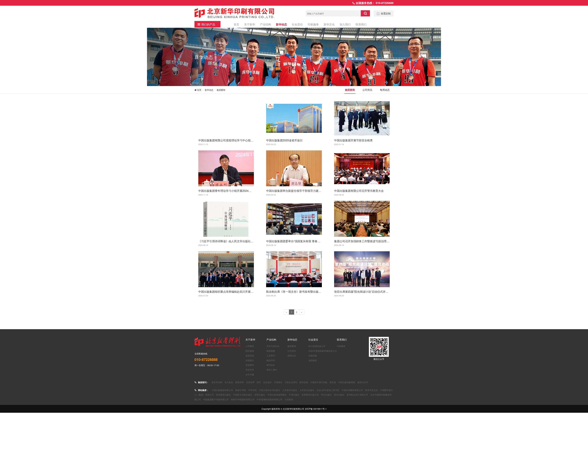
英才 (259, 382)
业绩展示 (249, 360)
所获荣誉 (249, 364)
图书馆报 (304, 382)
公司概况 (249, 346)
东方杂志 (228, 382)
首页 (236, 24)
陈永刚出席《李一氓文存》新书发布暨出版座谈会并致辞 (294, 291)
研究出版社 (259, 394)
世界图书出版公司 (310, 394)
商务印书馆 (240, 390)
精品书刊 (270, 360)
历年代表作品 (272, 346)
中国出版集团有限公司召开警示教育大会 (359, 191)
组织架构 (249, 350)
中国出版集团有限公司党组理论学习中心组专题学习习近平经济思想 (226, 140)
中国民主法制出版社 (242, 394)
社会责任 (297, 24)
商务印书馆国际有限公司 (242, 399)
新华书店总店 (371, 390)
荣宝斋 (333, 382)
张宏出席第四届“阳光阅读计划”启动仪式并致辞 (362, 291)
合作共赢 (249, 374)
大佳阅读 (289, 399)
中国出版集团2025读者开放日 (284, 140)
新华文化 (329, 24)
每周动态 (385, 90)
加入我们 (345, 24)
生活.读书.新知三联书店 (328, 390)
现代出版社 (339, 394)
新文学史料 (217, 382)
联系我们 (361, 24)
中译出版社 (294, 394)
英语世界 (239, 382)
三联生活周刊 (291, 382)
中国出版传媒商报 (346, 382)
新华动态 (281, 24)
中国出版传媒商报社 (277, 394)
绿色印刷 (312, 355)
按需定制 (386, 13)
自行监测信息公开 (317, 346)
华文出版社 (326, 394)
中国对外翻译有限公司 (352, 390)
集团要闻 (221, 89)
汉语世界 (250, 382)
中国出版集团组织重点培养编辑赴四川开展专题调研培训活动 (226, 291)
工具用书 (270, 355)
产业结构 (265, 24)
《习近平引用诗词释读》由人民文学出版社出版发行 (226, 241)
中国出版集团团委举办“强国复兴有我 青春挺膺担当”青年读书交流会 (294, 241)
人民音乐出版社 (307, 390)
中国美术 (278, 382)
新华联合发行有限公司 (357, 394)
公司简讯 (367, 90)
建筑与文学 (362, 382)
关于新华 (249, 24)
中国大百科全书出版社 (269, 390)
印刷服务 (313, 24)
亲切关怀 (249, 369)
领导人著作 (271, 369)
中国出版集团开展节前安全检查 (353, 140)
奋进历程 (249, 355)
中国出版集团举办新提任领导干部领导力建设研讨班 (294, 191)
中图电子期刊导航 (318, 382)
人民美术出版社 (289, 390)
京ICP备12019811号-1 (316, 408)
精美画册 (270, 350)
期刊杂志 (270, 364)
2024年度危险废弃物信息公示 (322, 350)
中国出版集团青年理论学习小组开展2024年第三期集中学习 (226, 191)
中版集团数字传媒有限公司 (216, 399)
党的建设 (312, 360)
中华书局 (252, 390)
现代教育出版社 (223, 394)
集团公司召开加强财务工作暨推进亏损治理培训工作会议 (362, 241)
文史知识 (267, 382)
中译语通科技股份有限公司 (269, 399)
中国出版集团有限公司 (222, 390)
